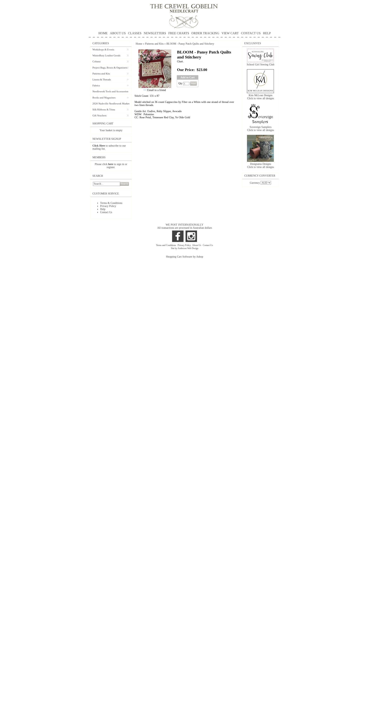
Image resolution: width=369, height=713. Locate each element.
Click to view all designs (260, 98)
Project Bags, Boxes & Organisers (109, 67)
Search (124, 183)
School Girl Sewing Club (260, 64)
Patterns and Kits (101, 73)
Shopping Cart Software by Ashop (184, 256)
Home (139, 43)
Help (102, 209)
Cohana (96, 61)
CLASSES (134, 33)
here (110, 164)
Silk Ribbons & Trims (103, 109)
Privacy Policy (108, 206)
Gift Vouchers (99, 115)
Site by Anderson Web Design (184, 248)
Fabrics (96, 85)
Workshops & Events (103, 49)
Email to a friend (156, 90)
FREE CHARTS (178, 33)
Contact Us (106, 212)
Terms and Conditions (166, 245)
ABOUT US (118, 33)
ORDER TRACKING (205, 33)
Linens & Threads (101, 79)
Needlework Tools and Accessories (110, 91)
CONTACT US (251, 33)
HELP (267, 33)
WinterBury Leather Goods (106, 55)
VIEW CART (230, 33)
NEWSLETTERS (155, 33)
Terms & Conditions (111, 203)
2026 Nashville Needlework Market (111, 103)
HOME (103, 33)
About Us (197, 245)
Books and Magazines (104, 97)
